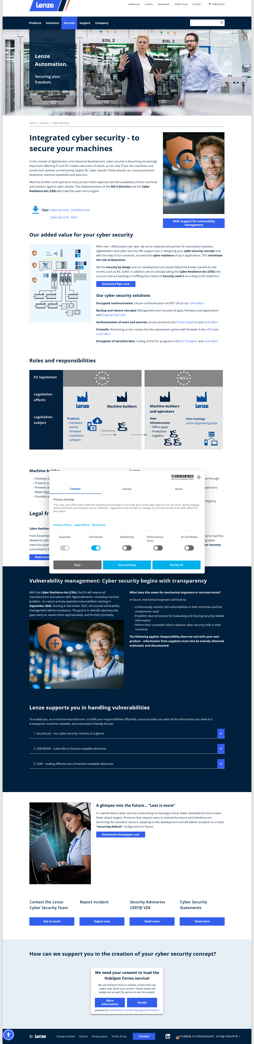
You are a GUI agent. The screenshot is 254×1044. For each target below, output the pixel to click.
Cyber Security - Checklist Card (70, 210)
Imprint (83, 1036)
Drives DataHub (187, 322)
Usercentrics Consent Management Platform (134, 1010)
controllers (197, 303)
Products (35, 23)
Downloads (164, 4)
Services (69, 23)
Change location (65, 1036)
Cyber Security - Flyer (63, 217)
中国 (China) (218, 4)
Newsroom (134, 4)
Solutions (52, 23)
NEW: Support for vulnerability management (194, 223)
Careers (149, 4)
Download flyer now (116, 284)
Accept (142, 1002)
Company (101, 23)
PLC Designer (188, 341)
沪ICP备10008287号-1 (228, 1036)
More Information (109, 1002)
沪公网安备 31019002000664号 (196, 1036)
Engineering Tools (114, 315)
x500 (209, 329)
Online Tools (181, 4)
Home (32, 123)
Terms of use (119, 1036)
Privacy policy (99, 1036)
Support (85, 23)
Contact (196, 4)
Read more (42, 557)
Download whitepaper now (120, 834)
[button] (8, 1035)
